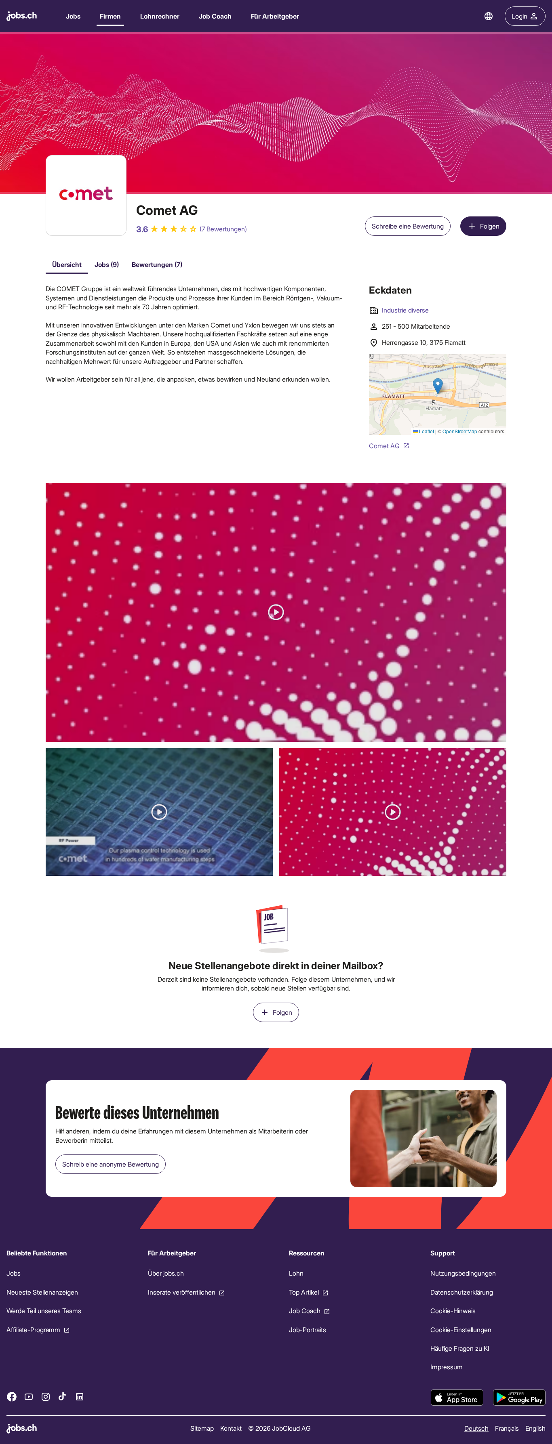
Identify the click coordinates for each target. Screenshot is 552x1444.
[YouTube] (28, 1396)
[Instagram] (45, 1396)
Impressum (446, 1367)
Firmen (110, 16)
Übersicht (67, 264)
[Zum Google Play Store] (519, 1397)
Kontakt (231, 1428)
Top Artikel (304, 1292)
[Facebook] (11, 1396)
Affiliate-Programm (33, 1329)
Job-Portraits (307, 1329)
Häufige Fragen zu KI (459, 1348)
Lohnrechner (159, 16)
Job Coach (215, 16)
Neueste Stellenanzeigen (42, 1292)
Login (519, 16)
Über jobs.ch (166, 1273)
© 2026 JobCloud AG (279, 1428)
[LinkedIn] (79, 1396)
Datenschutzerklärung (461, 1292)
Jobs (73, 16)
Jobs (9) (107, 264)
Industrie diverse (405, 310)
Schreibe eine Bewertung (408, 226)
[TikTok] (62, 1396)
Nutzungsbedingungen (463, 1273)
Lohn (296, 1273)
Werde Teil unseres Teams (43, 1310)
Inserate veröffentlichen (181, 1292)
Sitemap (202, 1428)
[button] (276, 612)
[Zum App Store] (457, 1397)
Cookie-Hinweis (453, 1310)
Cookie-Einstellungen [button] (460, 1329)
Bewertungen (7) (157, 264)
